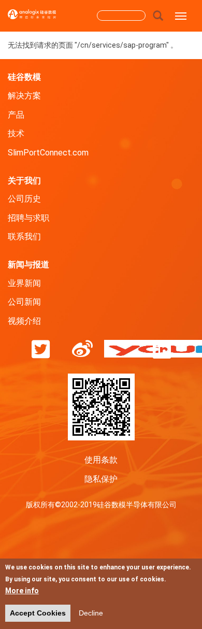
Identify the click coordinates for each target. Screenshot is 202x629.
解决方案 (24, 96)
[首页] (32, 18)
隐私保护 (101, 479)
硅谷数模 (24, 76)
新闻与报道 (28, 264)
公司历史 (24, 199)
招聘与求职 (28, 218)
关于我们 (24, 180)
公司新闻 (24, 302)
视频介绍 (24, 321)
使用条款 (101, 460)
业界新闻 (24, 283)
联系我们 (24, 236)
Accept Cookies (38, 613)
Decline (91, 613)
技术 (16, 133)
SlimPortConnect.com (48, 153)
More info (22, 591)
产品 (16, 115)
